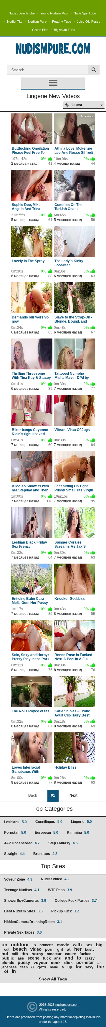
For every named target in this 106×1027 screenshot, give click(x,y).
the (100, 966)
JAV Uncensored (22, 843)
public (7, 958)
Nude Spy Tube (85, 13)
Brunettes (45, 854)
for (79, 966)
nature (70, 954)
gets (41, 967)
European (46, 832)
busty (90, 949)
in (14, 971)
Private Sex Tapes (23, 932)
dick (68, 962)
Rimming (78, 832)
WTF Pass (60, 890)
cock (56, 962)
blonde (7, 962)
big (99, 944)
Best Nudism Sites (23, 911)
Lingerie (81, 822)
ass (21, 958)
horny (37, 953)
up (69, 967)
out (6, 949)
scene (33, 957)
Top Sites (53, 866)
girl (60, 949)
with (77, 944)
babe (54, 967)
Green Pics (40, 30)
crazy (90, 958)
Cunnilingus (48, 822)
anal (57, 958)
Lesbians (15, 822)
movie (63, 944)
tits (24, 953)
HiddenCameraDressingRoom (33, 922)
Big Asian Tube (64, 30)
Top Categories (53, 808)
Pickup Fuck (65, 911)
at (69, 949)
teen (24, 967)
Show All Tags (53, 979)
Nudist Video (55, 879)
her (78, 949)
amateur (54, 954)
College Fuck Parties (76, 901)
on (4, 944)
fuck (47, 958)
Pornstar (15, 832)
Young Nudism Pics (54, 13)
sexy (89, 967)
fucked (86, 954)
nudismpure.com (67, 1004)
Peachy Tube (61, 21)
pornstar (85, 962)
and (69, 957)
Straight (14, 854)
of (6, 971)
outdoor (20, 944)
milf (15, 954)
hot (4, 953)
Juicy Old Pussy (88, 21)
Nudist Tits (14, 21)
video (36, 949)
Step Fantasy (63, 843)
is (34, 944)
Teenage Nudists (21, 890)
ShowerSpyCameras (25, 901)
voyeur (40, 962)
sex (88, 944)
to (79, 957)
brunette (46, 945)
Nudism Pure (37, 21)
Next (73, 795)
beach (20, 949)
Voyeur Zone (18, 879)
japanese (9, 967)
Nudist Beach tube (22, 13)
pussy (24, 962)
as (99, 963)
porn (49, 949)
